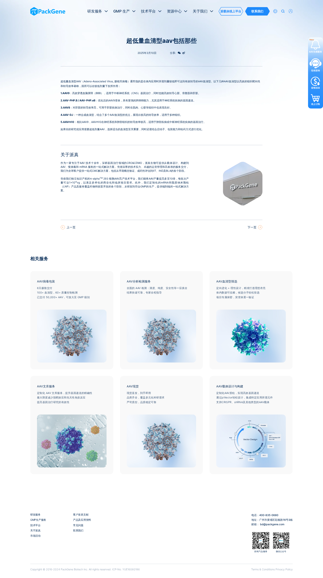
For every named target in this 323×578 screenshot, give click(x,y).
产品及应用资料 (82, 519)
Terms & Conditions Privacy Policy (272, 569)
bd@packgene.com (272, 524)
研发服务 (35, 514)
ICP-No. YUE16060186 (126, 569)
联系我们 (78, 530)
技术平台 (35, 525)
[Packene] (47, 11)
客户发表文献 (80, 514)
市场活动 (35, 535)
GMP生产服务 (38, 519)
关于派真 (35, 530)
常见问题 (78, 525)
